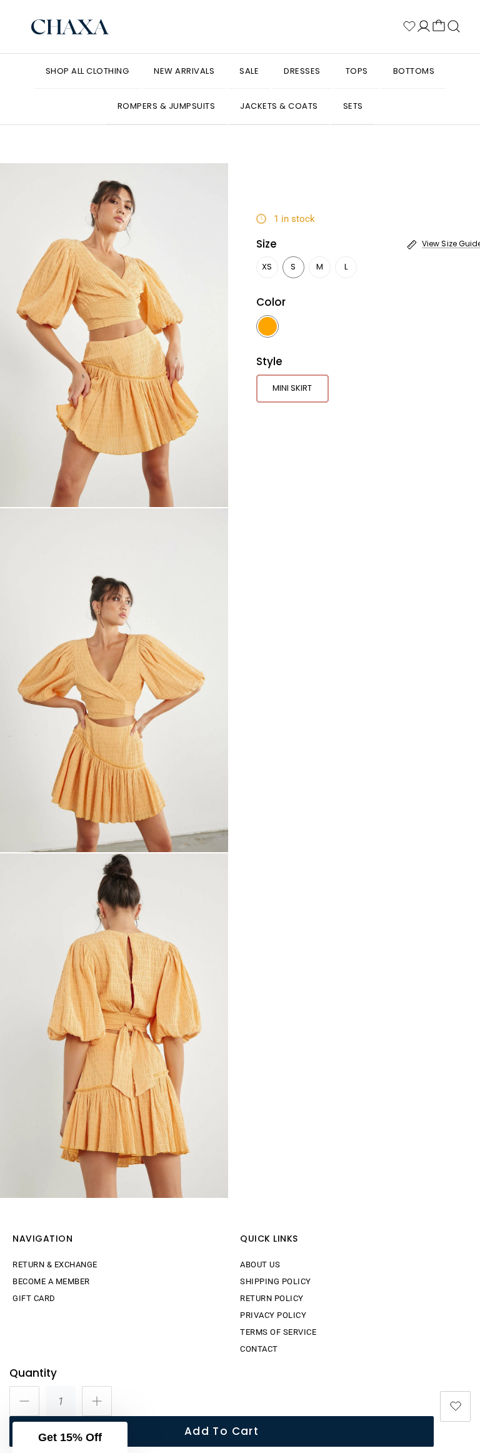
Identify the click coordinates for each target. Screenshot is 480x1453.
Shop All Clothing (87, 71)
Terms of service (278, 1332)
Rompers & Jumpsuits (167, 106)
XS (267, 267)
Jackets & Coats (279, 106)
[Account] (423, 26)
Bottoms (414, 71)
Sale (249, 71)
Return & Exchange (55, 1264)
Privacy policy (273, 1315)
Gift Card (34, 1298)
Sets (353, 106)
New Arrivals (184, 71)
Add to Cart (221, 1431)
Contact (259, 1349)
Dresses (302, 71)
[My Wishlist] (409, 26)
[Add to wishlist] (455, 1406)
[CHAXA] (70, 26)
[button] (70, 1437)
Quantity (33, 1373)
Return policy (272, 1298)
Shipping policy (275, 1281)
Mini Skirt (292, 388)
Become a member (51, 1281)
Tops (357, 71)
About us (260, 1264)
